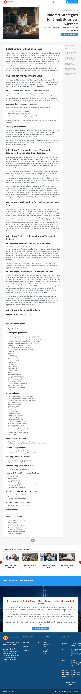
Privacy (68, 682)
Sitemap (44, 653)
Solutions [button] (28, 2)
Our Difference (46, 644)
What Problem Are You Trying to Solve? (70, 53)
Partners (44, 646)
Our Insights (45, 650)
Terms (74, 682)
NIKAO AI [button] (34, 2)
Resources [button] (44, 651)
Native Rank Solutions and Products (70, 74)
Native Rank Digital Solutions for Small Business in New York (70, 64)
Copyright (70, 684)
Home (23, 2)
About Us (44, 642)
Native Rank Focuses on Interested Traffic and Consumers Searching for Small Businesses (70, 58)
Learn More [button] (47, 2)
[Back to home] (9, 2)
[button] (40, 580)
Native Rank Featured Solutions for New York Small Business (70, 69)
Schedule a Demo (72, 2)
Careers (44, 648)
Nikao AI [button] (25, 646)
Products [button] (40, 2)
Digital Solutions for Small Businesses (70, 49)
